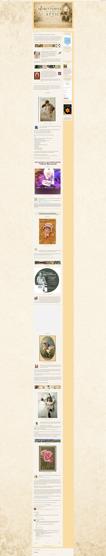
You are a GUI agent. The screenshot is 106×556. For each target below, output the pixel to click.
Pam (35, 252)
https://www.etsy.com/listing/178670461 (47, 195)
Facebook (48, 37)
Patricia (36, 479)
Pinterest (54, 37)
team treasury (37, 506)
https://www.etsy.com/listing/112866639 (47, 294)
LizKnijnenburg (47, 390)
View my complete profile (67, 75)
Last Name (65, 92)
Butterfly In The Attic (67, 68)
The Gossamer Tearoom (39, 519)
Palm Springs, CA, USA (41, 507)
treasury (40, 506)
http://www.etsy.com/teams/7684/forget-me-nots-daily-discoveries (42, 498)
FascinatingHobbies (36, 130)
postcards (46, 505)
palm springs (43, 505)
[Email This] (46, 504)
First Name (65, 90)
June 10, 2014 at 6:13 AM (39, 537)
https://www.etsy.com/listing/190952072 (47, 472)
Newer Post (36, 542)
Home (48, 542)
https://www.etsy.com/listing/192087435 (47, 419)
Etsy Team (35, 37)
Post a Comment (37, 539)
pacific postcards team (39, 505)
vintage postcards (43, 506)
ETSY (36, 505)
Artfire (44, 37)
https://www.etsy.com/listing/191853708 (47, 362)
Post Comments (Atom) (49, 545)
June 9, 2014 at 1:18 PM (39, 527)
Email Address (66, 87)
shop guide (60, 505)
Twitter (51, 37)
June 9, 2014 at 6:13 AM (39, 517)
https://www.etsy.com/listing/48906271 (47, 123)
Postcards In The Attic (50, 505)
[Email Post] (45, 504)
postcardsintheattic (55, 505)
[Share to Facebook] (49, 504)
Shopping (35, 506)
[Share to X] (48, 504)
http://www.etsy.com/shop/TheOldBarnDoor (44, 477)
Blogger (54, 554)
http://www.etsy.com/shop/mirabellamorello (44, 202)
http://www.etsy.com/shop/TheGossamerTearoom (45, 200)
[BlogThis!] (47, 504)
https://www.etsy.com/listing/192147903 (47, 245)
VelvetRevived (35, 202)
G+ (45, 37)
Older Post (59, 542)
